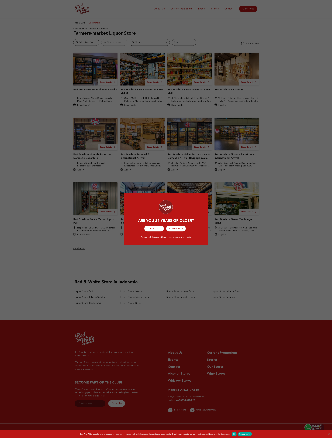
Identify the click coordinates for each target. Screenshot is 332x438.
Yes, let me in (154, 228)
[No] (328, 434)
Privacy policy (245, 434)
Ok (234, 434)
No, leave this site (176, 228)
